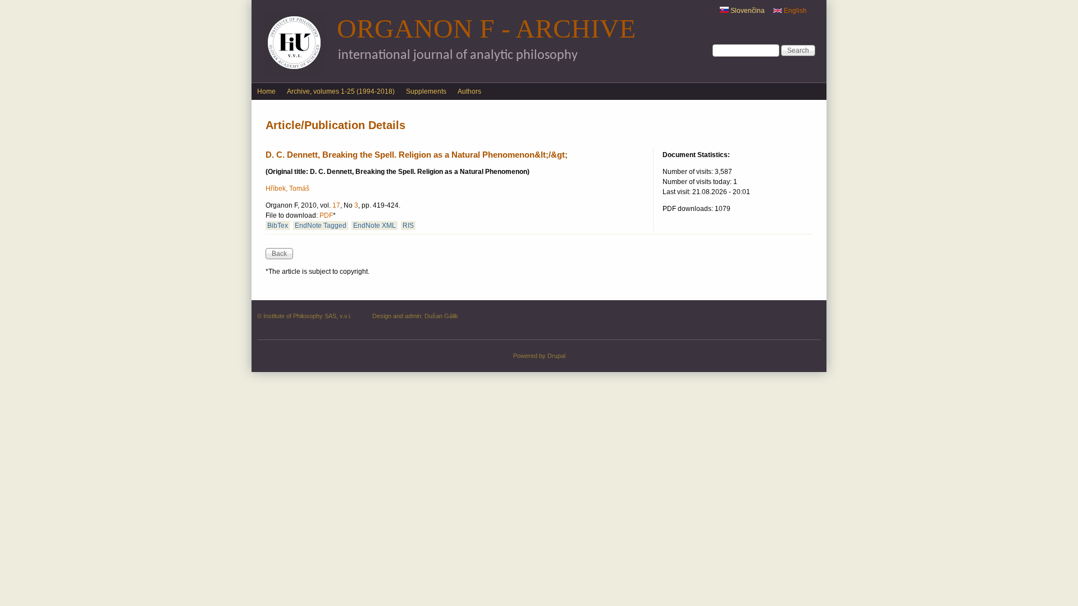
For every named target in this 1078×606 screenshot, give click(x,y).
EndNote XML (374, 225)
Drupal (556, 355)
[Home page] (294, 72)
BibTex (277, 225)
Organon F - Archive (486, 28)
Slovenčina (747, 11)
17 (336, 205)
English (794, 11)
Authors (469, 91)
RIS (408, 225)
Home (266, 91)
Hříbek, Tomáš (287, 188)
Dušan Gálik (441, 316)
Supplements (426, 91)
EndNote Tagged (320, 225)
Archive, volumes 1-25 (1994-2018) (341, 91)
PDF (326, 215)
